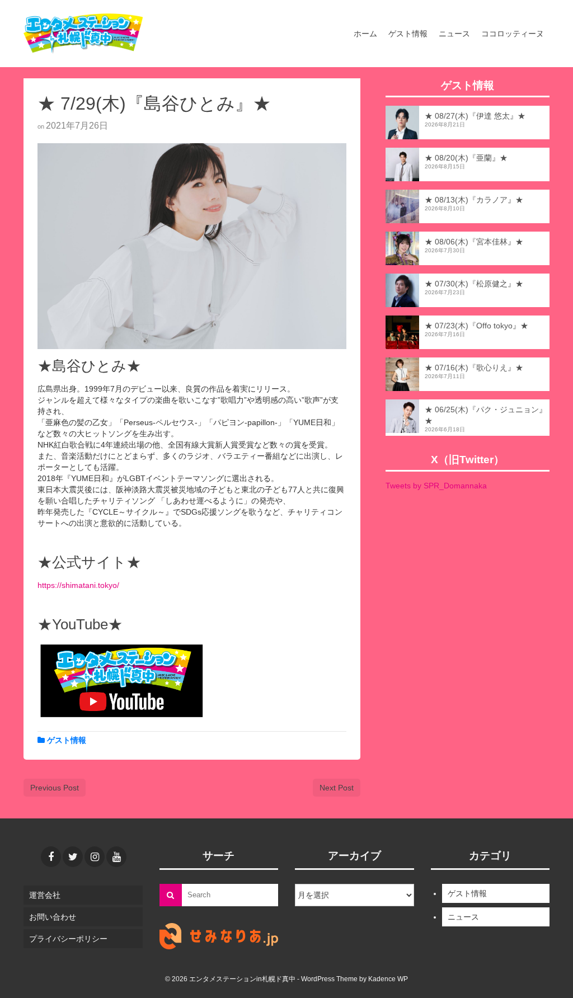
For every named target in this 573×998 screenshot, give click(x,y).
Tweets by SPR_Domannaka (436, 485)
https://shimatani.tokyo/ (78, 585)
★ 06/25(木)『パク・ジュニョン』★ (486, 415)
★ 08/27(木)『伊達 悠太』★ (475, 115)
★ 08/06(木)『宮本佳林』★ (474, 241)
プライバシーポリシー (68, 938)
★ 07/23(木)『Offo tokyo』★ (476, 325)
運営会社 (44, 895)
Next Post (337, 787)
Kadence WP (388, 979)
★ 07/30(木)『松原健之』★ (474, 283)
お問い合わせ (52, 916)
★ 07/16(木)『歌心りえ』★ (474, 367)
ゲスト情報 (66, 740)
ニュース (463, 916)
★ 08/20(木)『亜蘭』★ (466, 157)
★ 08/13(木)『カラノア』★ (474, 199)
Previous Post (54, 787)
